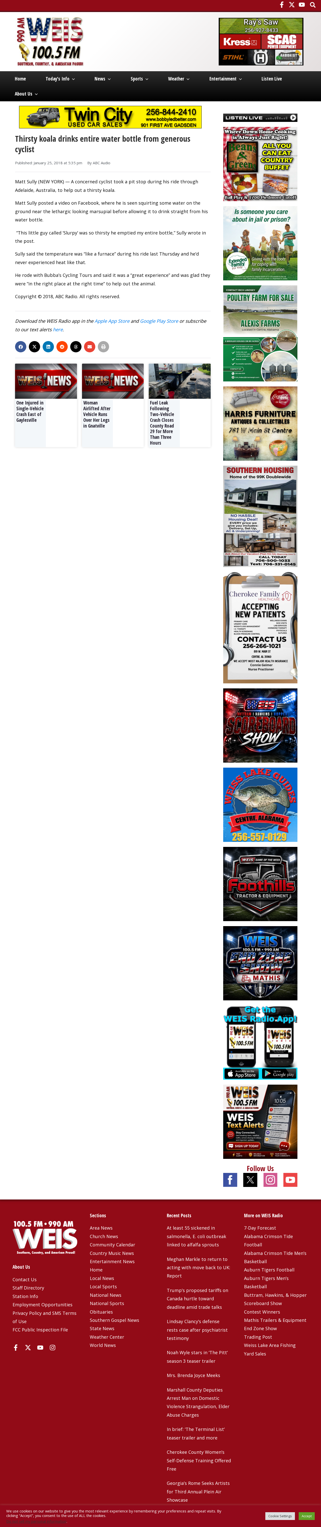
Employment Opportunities (42, 1305)
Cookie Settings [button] (280, 1516)
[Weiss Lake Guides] (260, 804)
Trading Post (258, 1337)
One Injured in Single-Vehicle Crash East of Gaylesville (30, 411)
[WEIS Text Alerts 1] (260, 1121)
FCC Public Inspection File (40, 1330)
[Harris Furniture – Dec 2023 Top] (260, 423)
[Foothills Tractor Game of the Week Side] (260, 883)
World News (103, 1345)
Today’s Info (57, 78)
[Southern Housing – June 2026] (260, 516)
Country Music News (112, 1253)
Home (20, 78)
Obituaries (101, 1312)
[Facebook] (282, 5)
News (100, 78)
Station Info (25, 1296)
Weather (176, 78)
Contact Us (25, 1279)
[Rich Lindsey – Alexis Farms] (260, 333)
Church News (104, 1236)
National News (105, 1295)
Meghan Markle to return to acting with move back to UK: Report (198, 1267)
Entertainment (222, 78)
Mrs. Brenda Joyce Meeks (193, 1375)
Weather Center (107, 1337)
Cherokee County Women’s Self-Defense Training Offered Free (199, 1460)
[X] (292, 5)
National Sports (107, 1303)
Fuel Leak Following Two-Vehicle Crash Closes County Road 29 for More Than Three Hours (162, 422)
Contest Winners (262, 1312)
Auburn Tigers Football (269, 1270)
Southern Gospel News (114, 1320)
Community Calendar (112, 1245)
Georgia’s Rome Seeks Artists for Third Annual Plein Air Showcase (198, 1491)
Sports (137, 78)
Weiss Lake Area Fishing (270, 1345)
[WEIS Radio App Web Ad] (260, 1042)
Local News (102, 1278)
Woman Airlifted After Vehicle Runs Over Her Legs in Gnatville (96, 414)
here (58, 329)
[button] (313, 5)
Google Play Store (159, 321)
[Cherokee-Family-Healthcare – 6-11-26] (260, 627)
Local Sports (103, 1286)
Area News (101, 1228)
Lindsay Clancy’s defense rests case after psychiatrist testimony (197, 1329)
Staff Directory (28, 1288)
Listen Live (272, 78)
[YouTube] (302, 5)
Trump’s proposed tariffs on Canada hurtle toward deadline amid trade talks (197, 1298)
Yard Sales (255, 1354)
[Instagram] (52, 1347)
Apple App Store (112, 321)
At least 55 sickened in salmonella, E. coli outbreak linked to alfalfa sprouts (196, 1236)
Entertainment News (112, 1261)
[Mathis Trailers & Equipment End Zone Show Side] (260, 962)
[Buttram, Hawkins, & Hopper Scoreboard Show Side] (260, 725)
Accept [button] (307, 1516)
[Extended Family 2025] (260, 243)
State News (102, 1328)
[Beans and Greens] (260, 163)
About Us (23, 94)
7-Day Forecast (260, 1228)
